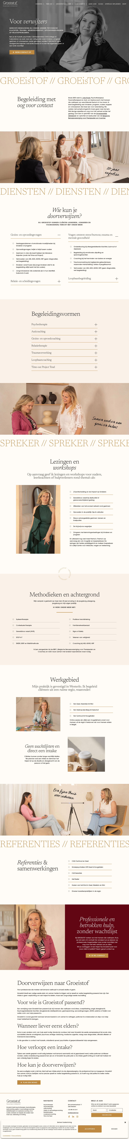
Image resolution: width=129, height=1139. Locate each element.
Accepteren (90, 1129)
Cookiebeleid (6, 1135)
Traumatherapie (48, 1106)
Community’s (80, 4)
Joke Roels (86, 98)
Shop (124, 4)
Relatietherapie (48, 1112)
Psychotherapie (48, 1104)
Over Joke (93, 4)
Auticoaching (48, 1108)
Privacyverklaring (16, 1135)
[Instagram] (77, 1117)
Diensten (39, 4)
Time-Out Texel (48, 1116)
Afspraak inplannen (113, 4)
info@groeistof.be (73, 1113)
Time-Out (49, 4)
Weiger (114, 1129)
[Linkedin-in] (73, 1117)
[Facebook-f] (69, 1117)
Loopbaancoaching (50, 1114)
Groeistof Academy (63, 4)
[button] (125, 1122)
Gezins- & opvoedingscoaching (53, 1110)
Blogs (100, 4)
